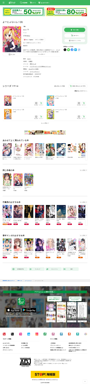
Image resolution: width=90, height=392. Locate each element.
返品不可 (25, 45)
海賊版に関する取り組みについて (58, 350)
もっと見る (82, 170)
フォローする (28, 29)
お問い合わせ (6, 347)
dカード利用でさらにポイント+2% (31, 42)
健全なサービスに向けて (74, 345)
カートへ (76, 35)
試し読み (13, 54)
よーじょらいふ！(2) (61, 96)
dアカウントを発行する (38, 379)
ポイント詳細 (39, 39)
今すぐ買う (76, 30)
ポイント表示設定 (25, 347)
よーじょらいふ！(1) (18, 96)
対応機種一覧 (24, 343)
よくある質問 (24, 345)
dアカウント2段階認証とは (56, 347)
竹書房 (30, 61)
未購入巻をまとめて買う (79, 86)
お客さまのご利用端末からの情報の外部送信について (78, 350)
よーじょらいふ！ (35, 71)
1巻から (76, 91)
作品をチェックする (76, 40)
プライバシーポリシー (55, 345)
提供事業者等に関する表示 (75, 343)
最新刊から (83, 91)
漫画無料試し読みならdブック (9, 280)
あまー (25, 29)
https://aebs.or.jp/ (39, 364)
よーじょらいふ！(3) (18, 109)
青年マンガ (33, 64)
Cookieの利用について (74, 347)
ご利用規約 (53, 343)
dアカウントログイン (8, 350)
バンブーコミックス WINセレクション (40, 66)
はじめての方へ (6, 343)
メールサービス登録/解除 (9, 345)
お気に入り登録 (60, 86)
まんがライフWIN (33, 69)
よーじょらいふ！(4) (61, 109)
